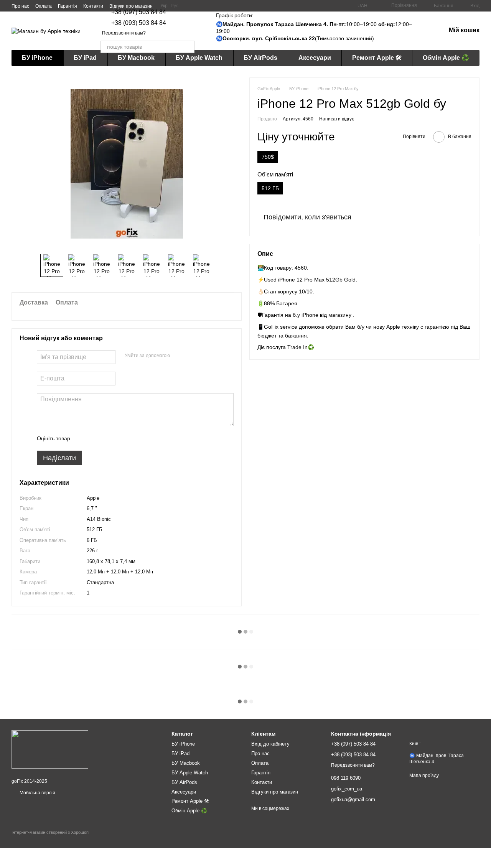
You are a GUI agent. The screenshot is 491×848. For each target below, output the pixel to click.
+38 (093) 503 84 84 (138, 23)
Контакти (93, 6)
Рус (174, 5)
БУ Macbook (136, 57)
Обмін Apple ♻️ (446, 57)
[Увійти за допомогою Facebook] (178, 356)
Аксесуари (314, 57)
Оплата (43, 6)
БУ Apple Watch (199, 57)
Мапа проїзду (424, 775)
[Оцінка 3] (107, 438)
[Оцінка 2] (95, 438)
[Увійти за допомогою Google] (190, 356)
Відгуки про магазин (131, 6)
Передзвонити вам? (124, 33)
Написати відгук (336, 119)
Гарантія (67, 6)
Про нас (20, 6)
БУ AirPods (260, 57)
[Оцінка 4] (120, 438)
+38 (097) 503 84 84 (138, 12)
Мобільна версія (36, 792)
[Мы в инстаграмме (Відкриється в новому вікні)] (189, 6)
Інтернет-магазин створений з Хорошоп (50, 832)
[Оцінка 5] (132, 438)
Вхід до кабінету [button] (270, 744)
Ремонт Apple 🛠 (377, 57)
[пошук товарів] (188, 47)
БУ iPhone (37, 57)
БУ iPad (85, 57)
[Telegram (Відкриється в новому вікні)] (198, 6)
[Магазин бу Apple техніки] (50, 749)
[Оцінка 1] (83, 438)
